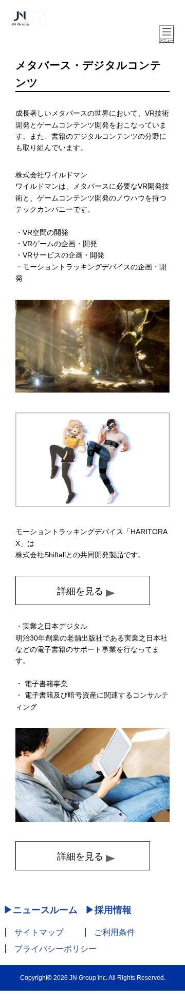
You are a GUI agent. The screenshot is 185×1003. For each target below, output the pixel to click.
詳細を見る (80, 591)
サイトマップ (39, 932)
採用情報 (113, 910)
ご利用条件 (114, 932)
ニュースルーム (45, 910)
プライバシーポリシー (55, 948)
